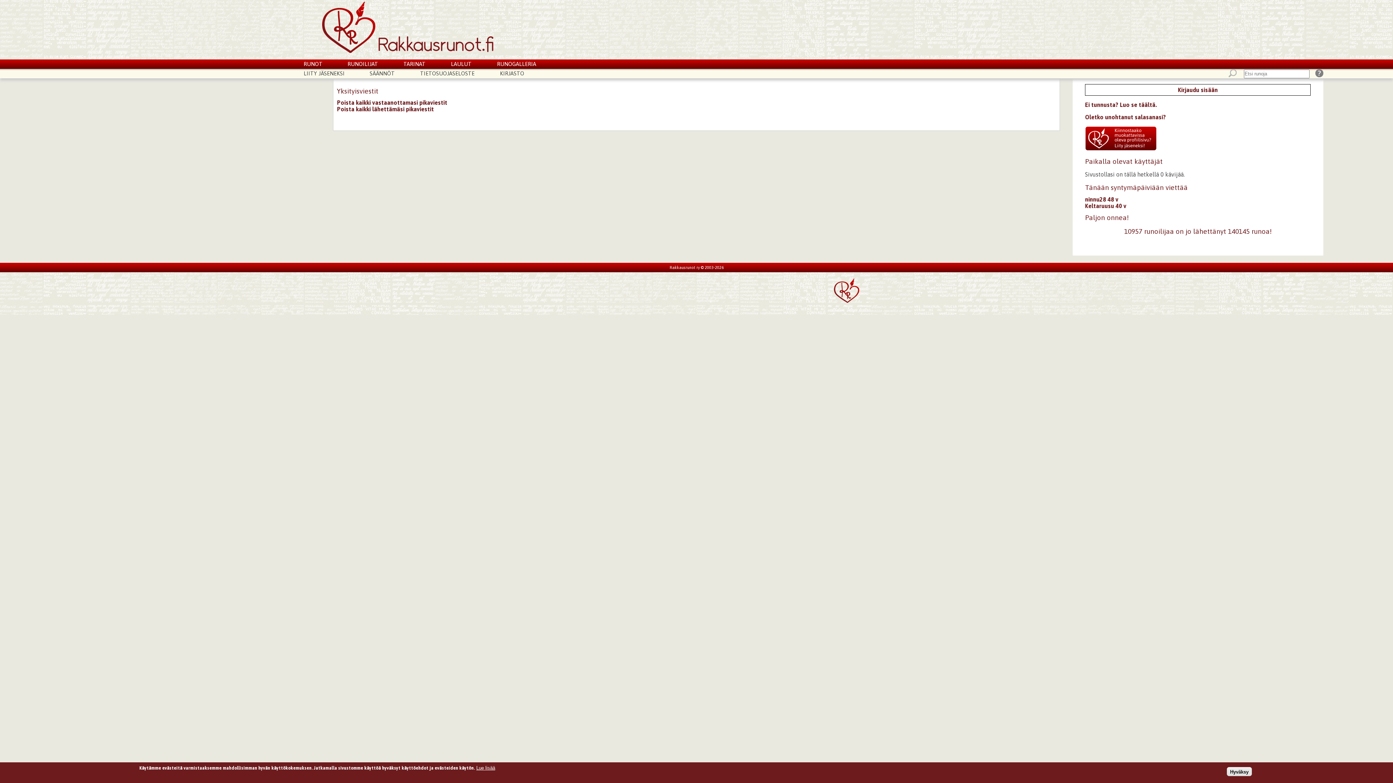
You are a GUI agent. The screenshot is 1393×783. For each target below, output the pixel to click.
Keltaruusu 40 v (1105, 206)
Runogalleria (516, 64)
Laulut (461, 64)
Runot (313, 64)
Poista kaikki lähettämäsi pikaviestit (385, 109)
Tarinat (414, 64)
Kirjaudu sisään (1198, 90)
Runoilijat (363, 64)
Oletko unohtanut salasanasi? (1125, 117)
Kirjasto (512, 73)
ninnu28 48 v (1101, 199)
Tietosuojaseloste (447, 73)
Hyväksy (1239, 771)
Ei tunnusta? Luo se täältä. (1121, 105)
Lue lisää (485, 768)
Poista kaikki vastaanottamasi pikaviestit (392, 102)
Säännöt (382, 73)
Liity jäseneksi (324, 73)
